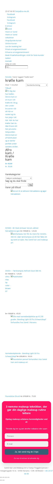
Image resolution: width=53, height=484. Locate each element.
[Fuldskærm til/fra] (3, 477)
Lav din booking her (13, 46)
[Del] (6, 477)
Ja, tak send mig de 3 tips (26, 452)
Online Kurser (11, 43)
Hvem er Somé (11, 32)
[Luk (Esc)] (8, 477)
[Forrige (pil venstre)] (1, 480)
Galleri (8, 58)
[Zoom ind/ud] (1, 477)
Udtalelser (9, 37)
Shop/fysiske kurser (13, 40)
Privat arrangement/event (15, 49)
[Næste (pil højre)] (3, 480)
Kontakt (8, 61)
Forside (8, 77)
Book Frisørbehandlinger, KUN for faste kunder (24, 55)
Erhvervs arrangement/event (17, 52)
